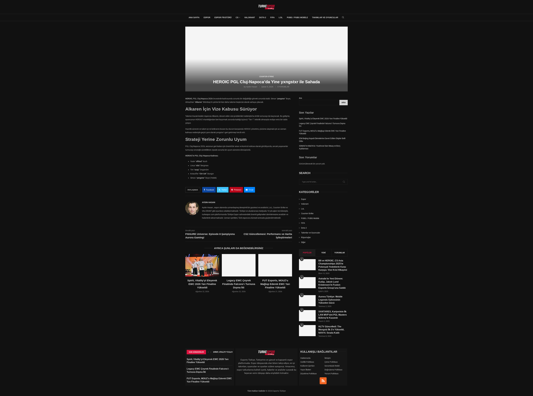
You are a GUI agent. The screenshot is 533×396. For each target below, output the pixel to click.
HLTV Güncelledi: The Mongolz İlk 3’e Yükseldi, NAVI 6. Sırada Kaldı (331, 329)
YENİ (323, 253)
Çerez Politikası (331, 362)
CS (237, 17)
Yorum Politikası (331, 374)
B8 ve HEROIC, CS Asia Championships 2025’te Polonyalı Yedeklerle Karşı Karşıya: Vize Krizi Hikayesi (332, 265)
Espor (207, 17)
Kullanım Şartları (307, 366)
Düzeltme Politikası (308, 374)
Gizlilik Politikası (307, 362)
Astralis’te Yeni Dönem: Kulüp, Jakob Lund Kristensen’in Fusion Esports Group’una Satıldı (332, 283)
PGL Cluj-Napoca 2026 (203, 99)
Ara (300, 98)
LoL (281, 17)
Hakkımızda (305, 358)
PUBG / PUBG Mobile (297, 17)
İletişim (328, 358)
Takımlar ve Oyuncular (325, 17)
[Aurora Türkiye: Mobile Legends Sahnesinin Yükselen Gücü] (307, 300)
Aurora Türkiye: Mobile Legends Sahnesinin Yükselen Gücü (330, 299)
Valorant (249, 17)
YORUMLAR (339, 253)
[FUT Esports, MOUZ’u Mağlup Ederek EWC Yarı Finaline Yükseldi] (275, 265)
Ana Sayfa (194, 17)
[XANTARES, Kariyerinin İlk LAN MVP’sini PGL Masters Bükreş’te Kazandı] (307, 315)
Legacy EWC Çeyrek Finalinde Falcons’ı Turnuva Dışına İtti (238, 284)
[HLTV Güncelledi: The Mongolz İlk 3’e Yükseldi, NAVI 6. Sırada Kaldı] (307, 330)
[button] (189, 275)
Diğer (303, 242)
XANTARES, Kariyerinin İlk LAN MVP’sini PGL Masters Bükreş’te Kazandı (332, 314)
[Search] (343, 17)
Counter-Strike (307, 213)
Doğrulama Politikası (333, 370)
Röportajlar (306, 237)
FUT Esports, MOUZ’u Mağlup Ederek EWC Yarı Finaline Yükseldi (275, 284)
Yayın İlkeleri (305, 370)
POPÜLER (307, 253)
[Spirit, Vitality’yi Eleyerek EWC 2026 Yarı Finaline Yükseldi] (202, 265)
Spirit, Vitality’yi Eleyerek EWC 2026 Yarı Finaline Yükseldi (202, 284)
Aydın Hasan (251, 87)
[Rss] (323, 380)
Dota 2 (262, 17)
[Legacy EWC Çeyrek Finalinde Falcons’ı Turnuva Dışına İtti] (239, 265)
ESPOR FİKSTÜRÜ (223, 17)
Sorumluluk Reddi (332, 366)
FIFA (272, 17)
